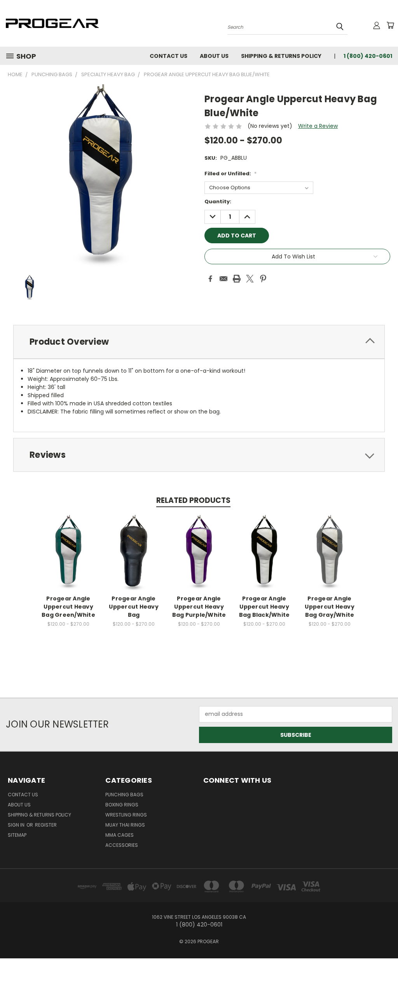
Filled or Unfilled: (230, 173)
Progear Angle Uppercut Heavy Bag (134, 607)
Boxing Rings (121, 804)
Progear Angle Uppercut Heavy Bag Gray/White (329, 607)
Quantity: (217, 201)
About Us (214, 56)
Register (46, 825)
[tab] (199, 342)
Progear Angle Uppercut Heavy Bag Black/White (264, 607)
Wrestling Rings (126, 814)
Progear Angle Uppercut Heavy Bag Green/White (68, 607)
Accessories (121, 845)
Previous (386, 973)
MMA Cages (119, 835)
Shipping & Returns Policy (281, 56)
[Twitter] (250, 279)
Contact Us (168, 56)
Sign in (17, 825)
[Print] (237, 279)
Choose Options (68, 558)
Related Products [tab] (193, 500)
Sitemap (17, 835)
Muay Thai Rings (125, 825)
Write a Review (318, 126)
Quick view (68, 544)
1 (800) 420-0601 (368, 56)
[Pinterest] (263, 279)
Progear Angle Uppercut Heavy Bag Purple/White (199, 607)
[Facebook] (210, 279)
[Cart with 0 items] (390, 25)
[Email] (223, 279)
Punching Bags (124, 794)
